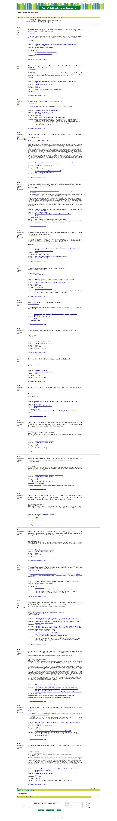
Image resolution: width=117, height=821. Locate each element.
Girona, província (49, 623)
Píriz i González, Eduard (33, 137)
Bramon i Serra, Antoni (33, 570)
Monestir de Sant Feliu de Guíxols (43, 690)
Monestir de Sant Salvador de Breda (44, 47)
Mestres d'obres (63, 619)
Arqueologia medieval (71, 684)
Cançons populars (54, 722)
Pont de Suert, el (65, 692)
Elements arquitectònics (65, 162)
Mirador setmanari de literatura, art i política (40, 307)
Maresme (37, 692)
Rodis (31, 140)
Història (71, 106)
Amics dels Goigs (39, 483)
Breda (36, 48)
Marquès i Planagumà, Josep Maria (36, 269)
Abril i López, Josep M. (33, 187)
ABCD (60, 817)
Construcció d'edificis (45, 619)
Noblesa (48, 110)
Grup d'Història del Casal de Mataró (44, 695)
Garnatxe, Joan (39, 287)
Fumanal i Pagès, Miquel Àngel (73, 627)
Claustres (37, 45)
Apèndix (78, 574)
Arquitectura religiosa (40, 162)
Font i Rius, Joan (50, 481)
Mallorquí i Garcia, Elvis (42, 627)
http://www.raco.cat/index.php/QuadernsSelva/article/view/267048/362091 (53, 731)
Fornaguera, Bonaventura (41, 212)
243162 (32, 72)
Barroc (75, 209)
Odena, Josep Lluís (52, 52)
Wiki (65, 817)
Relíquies (64, 209)
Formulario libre (96, 797)
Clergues (66, 279)
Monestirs (59, 44)
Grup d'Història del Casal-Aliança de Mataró (64, 695)
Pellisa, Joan (37, 410)
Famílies (43, 110)
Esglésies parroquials (40, 209)
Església (55, 686)
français (95, 1)
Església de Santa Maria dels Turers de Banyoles (47, 621)
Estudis (34, 192)
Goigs (36, 441)
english (90, 1)
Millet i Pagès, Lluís (40, 481)
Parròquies (64, 618)
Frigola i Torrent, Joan (40, 52)
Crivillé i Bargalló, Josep (63, 410)
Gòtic (59, 618)
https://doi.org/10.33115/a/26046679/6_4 (45, 172)
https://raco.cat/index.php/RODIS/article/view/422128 (48, 171)
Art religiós (43, 210)
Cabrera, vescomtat (44, 114)
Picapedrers (55, 619)
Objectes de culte (57, 209)
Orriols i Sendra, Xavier (50, 410)
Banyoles (37, 623)
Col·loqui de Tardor (39, 588)
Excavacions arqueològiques (42, 44)
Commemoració (45, 370)
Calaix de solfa (38, 753)
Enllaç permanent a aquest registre (38, 59)
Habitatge (37, 82)
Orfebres (70, 209)
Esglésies (37, 279)
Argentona (49, 692)
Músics (47, 401)
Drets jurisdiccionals (47, 686)
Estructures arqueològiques (69, 44)
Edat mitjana (44, 45)
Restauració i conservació (71, 581)
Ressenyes (38, 722)
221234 (32, 239)
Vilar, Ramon (73, 410)
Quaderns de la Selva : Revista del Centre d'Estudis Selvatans (44, 191)
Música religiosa (64, 401)
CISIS (57, 817)
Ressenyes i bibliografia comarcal (40, 715)
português (86, 1)
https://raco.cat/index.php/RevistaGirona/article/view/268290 (50, 117)
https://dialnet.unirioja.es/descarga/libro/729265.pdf (47, 632)
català (99, 1)
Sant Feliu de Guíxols (76, 692)
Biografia (52, 401)
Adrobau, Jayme (38, 404)
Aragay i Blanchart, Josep (34, 304)
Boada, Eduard (31, 710)
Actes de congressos (40, 684)
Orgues (57, 401)
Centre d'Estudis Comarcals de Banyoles (45, 629)
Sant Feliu (38, 274)
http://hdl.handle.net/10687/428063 (43, 54)
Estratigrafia (38, 164)
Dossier (49, 140)
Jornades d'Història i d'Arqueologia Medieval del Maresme (41, 655)
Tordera (58, 692)
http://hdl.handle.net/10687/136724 (43, 89)
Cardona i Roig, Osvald (33, 461)
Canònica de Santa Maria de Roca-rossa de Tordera (48, 687)
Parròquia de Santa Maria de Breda (43, 289)
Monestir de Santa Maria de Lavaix (69, 689)
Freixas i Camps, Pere (54, 626)
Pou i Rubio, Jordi (32, 33)
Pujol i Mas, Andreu (32, 103)
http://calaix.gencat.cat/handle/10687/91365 (46, 256)
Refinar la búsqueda (45, 21)
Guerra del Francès (58, 769)
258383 (32, 36)
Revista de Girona (34, 106)
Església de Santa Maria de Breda (43, 214)
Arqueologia (53, 44)
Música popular (45, 722)
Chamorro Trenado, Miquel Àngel (57, 627)
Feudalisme (38, 686)
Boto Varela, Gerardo (40, 626)
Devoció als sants (43, 441)
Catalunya (43, 692)
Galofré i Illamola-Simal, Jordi (71, 626)
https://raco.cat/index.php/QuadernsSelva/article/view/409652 (50, 219)
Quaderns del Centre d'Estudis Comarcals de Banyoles (43, 574)
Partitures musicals (39, 401)
